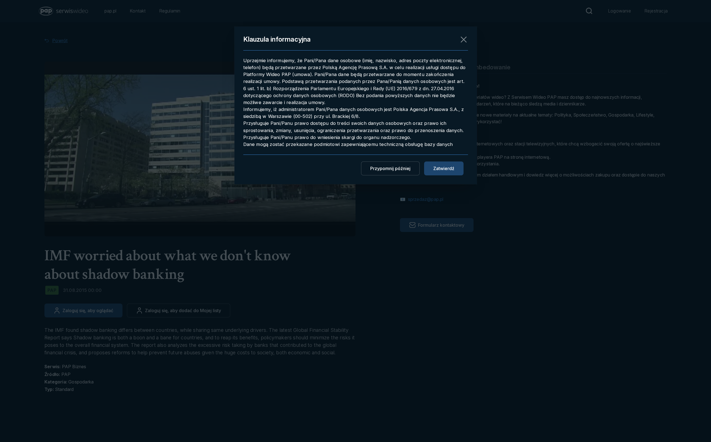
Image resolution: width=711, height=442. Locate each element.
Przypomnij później (390, 168)
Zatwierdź (443, 168)
